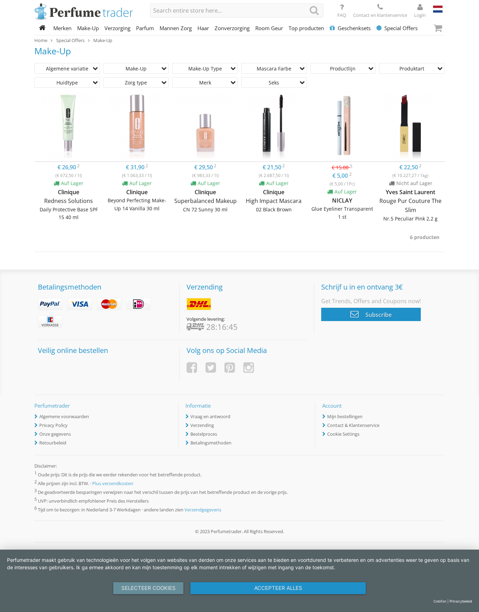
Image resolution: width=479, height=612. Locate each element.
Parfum (145, 28)
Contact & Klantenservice (353, 425)
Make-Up (88, 28)
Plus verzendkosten (112, 483)
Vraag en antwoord (210, 416)
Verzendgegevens (202, 510)
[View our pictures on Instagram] (248, 367)
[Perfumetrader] (87, 12)
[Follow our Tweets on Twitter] (210, 367)
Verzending (202, 425)
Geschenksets (354, 28)
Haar (203, 28)
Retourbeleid (52, 443)
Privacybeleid (461, 601)
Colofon (439, 601)
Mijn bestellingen (345, 416)
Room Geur (269, 28)
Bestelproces (203, 434)
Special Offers (401, 28)
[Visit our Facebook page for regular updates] (192, 367)
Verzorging (117, 28)
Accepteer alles (278, 588)
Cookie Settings (343, 434)
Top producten (306, 28)
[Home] (42, 28)
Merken (62, 28)
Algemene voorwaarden (64, 416)
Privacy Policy (53, 425)
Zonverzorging (232, 28)
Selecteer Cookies (148, 588)
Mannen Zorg (176, 28)
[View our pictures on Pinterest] (229, 367)
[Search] (314, 10)
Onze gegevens (55, 434)
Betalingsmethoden (210, 443)
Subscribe (378, 315)
